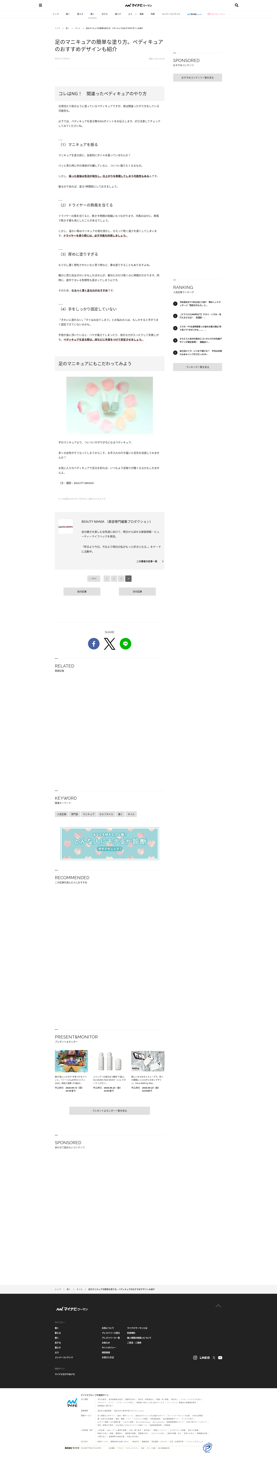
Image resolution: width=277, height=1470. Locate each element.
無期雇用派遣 (202, 1433)
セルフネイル (106, 814)
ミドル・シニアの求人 (125, 1402)
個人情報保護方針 (164, 1448)
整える (80, 14)
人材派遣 (101, 1430)
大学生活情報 (197, 1416)
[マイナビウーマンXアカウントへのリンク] (214, 1357)
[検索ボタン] (236, 5)
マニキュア (88, 814)
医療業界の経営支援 (116, 1436)
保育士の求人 (189, 1433)
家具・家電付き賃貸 (105, 1425)
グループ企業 (151, 1448)
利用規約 (131, 1332)
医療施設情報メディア (175, 1422)
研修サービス (103, 1441)
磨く (92, 14)
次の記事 (137, 591)
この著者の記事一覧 (148, 561)
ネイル (77, 28)
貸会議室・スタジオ (159, 1441)
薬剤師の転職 (130, 1433)
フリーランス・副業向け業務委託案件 (181, 1402)
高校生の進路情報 (104, 1411)
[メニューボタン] (40, 5)
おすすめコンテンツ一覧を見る (197, 77)
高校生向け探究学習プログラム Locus (129, 1411)
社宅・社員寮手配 (177, 1441)
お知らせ (106, 1342)
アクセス (120, 1448)
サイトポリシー (109, 1347)
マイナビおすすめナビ (65, 1374)
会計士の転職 (193, 1430)
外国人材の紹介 (133, 1436)
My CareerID (158, 1422)
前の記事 (82, 591)
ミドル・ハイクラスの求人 (191, 1399)
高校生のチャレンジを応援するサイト (150, 1416)
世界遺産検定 (155, 1419)
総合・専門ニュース (125, 1416)
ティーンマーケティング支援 (178, 1416)
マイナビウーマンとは (137, 1328)
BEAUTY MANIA (62, 58)
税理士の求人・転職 (105, 1433)
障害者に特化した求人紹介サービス (150, 1402)
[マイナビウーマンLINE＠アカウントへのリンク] (205, 1357)
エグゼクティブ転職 (177, 1430)
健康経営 (145, 1441)
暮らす (118, 14)
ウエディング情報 (141, 1419)
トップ (56, 14)
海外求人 (174, 1399)
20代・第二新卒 (135, 1430)
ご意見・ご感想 (134, 1342)
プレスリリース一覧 (111, 1337)
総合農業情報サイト (171, 1419)
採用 (142, 1448)
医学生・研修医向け (146, 1399)
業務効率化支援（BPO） (120, 1441)
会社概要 (112, 1448)
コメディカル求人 (158, 1433)
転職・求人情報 (162, 1399)
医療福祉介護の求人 (105, 1406)
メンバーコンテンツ (171, 14)
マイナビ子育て (187, 1419)
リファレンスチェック (194, 1441)
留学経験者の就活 (116, 1399)
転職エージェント (160, 1430)
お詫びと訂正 (108, 1357)
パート (111, 1402)
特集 (153, 14)
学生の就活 (102, 1399)
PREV (94, 578)
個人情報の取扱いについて (139, 1337)
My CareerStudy (143, 1422)
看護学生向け (130, 1399)
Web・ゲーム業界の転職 (116, 1430)
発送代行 (135, 1441)
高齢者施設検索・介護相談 (160, 1425)
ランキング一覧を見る (197, 367)
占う (130, 14)
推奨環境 (106, 1352)
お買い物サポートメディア (196, 1422)
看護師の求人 (143, 1433)
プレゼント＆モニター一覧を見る (109, 1110)
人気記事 (61, 814)
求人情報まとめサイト (106, 1416)
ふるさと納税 (128, 1422)
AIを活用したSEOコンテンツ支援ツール (131, 1425)
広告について (108, 1328)
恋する (105, 14)
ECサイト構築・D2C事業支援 (109, 1422)
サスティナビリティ (132, 1448)
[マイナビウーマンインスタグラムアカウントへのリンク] (195, 1358)
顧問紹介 (119, 1433)
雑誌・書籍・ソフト (123, 1419)
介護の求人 (102, 1436)
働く (68, 14)
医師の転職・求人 (174, 1433)
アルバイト (102, 1402)
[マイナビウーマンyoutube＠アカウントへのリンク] (220, 1358)
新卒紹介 (147, 1430)
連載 (142, 14)
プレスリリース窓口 (111, 1332)
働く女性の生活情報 (105, 1419)
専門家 (74, 814)
